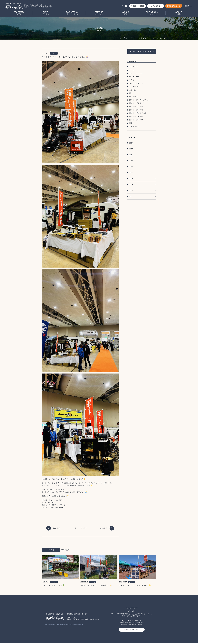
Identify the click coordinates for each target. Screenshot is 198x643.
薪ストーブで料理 (136, 110)
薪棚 (131, 123)
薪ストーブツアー (136, 106)
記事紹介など (134, 126)
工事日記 (132, 90)
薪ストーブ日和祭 (136, 120)
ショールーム (134, 76)
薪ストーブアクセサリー (138, 103)
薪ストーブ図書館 (136, 116)
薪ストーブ (133, 96)
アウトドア (133, 67)
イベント (132, 70)
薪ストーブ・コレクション (139, 100)
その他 (131, 80)
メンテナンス (134, 86)
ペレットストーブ (136, 83)
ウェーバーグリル (136, 73)
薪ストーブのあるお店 (138, 113)
